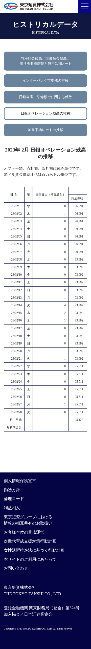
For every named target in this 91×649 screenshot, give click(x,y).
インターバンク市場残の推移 (45, 80)
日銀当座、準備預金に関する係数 (45, 97)
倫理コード (14, 498)
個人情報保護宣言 (20, 481)
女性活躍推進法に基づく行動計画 (34, 550)
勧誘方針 (12, 490)
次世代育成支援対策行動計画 (30, 541)
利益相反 (12, 508)
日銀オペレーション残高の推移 (45, 113)
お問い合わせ (16, 568)
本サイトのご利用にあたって (30, 559)
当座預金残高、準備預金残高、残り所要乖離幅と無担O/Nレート (45, 61)
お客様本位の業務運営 (24, 532)
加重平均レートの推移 (45, 130)
